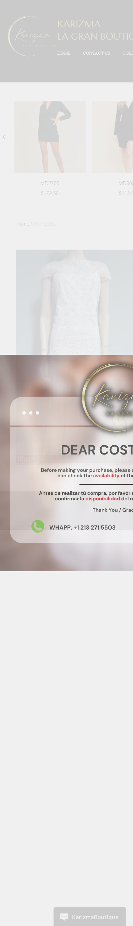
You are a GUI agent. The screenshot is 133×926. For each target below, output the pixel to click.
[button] (112, 20)
